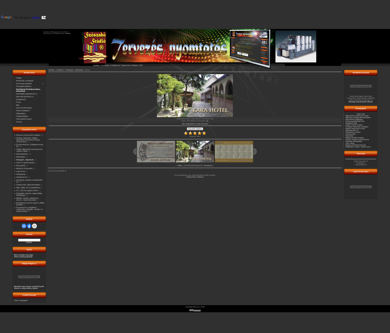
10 (197, 165)
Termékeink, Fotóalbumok (110, 65)
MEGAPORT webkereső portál (357, 116)
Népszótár (349, 136)
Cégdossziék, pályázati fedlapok (28, 185)
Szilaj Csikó (360, 114)
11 (199, 165)
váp (207, 121)
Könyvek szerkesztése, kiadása (28, 135)
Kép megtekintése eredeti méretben (195, 124)
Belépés (135, 65)
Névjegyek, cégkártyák (24, 160)
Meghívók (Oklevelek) (24, 168)
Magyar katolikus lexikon (355, 138)
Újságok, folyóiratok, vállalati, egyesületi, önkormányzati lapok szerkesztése (28, 140)
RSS (141, 65)
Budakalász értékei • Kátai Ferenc (358, 147)
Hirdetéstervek (21, 177)
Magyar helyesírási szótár (355, 128)
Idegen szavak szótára (354, 125)
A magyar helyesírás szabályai (357, 127)
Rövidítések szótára (353, 132)
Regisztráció (126, 65)
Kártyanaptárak (22, 154)
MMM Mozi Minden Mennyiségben (358, 117)
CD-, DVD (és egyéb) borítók (27, 190)
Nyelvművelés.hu (352, 130)
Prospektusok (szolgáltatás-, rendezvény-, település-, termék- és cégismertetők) (29, 209)
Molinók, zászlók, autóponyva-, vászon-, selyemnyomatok (27, 199)
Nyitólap (96, 65)
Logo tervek (20, 171)
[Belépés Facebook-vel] (29, 226)
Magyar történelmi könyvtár (356, 145)
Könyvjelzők (20, 165)
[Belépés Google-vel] (34, 226)
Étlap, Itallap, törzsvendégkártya (28, 188)
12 (201, 165)
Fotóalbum (60, 70)
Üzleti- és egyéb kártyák (25, 163)
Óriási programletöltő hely (355, 121)
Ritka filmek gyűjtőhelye (354, 119)
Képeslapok (20, 157)
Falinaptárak (20, 174)
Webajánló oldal (351, 123)
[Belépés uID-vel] (24, 226)
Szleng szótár (351, 134)
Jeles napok (350, 143)
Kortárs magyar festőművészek (357, 139)
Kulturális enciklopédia (354, 141)
